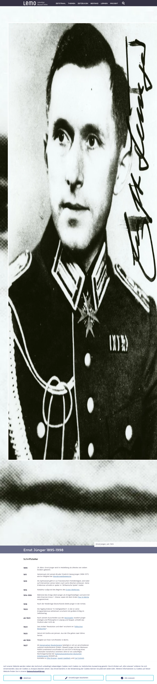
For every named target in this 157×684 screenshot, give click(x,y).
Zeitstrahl (61, 3)
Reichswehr (68, 618)
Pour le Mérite (83, 597)
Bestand (94, 3)
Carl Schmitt (79, 658)
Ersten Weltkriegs (72, 590)
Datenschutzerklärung (35, 671)
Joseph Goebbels (64, 658)
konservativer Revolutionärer (51, 645)
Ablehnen (27, 678)
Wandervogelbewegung (62, 576)
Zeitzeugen (83, 3)
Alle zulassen (130, 678)
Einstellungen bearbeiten (78, 678)
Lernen (104, 3)
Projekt (114, 3)
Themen (71, 3)
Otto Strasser (52, 658)
